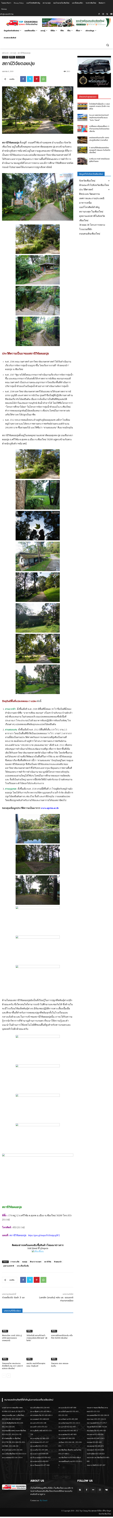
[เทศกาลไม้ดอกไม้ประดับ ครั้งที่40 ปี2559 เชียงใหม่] (62, 1324)
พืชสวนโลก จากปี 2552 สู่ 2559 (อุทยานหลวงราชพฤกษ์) (11, 1338)
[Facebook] (99, 14)
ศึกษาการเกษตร (35, 1262)
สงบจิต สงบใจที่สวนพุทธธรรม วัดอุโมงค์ (35, 1364)
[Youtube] (111, 14)
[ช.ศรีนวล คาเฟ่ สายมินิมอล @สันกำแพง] (82, 161)
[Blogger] (80, 1490)
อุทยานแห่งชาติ (8, 1266)
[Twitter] (107, 14)
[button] (107, 45)
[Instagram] (103, 14)
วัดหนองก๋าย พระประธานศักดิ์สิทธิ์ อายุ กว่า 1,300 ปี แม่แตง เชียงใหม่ (12, 1366)
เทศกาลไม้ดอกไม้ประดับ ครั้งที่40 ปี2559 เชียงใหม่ (62, 1336)
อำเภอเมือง (20, 57)
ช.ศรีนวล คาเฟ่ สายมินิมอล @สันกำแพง (99, 160)
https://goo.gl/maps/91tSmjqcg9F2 (44, 1235)
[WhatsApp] (43, 79)
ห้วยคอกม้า (58, 1262)
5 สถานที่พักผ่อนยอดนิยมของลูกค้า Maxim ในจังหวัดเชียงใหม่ (99, 150)
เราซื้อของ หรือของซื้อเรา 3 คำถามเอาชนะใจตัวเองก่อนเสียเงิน (99, 129)
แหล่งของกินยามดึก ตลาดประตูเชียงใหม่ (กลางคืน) (99, 138)
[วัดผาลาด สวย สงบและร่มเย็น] (62, 1352)
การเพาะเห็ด (14, 1262)
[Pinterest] (37, 79)
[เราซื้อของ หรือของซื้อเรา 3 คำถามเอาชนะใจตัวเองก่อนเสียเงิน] (82, 128)
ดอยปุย (24, 1262)
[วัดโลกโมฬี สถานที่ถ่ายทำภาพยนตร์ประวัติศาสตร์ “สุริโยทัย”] (37, 1324)
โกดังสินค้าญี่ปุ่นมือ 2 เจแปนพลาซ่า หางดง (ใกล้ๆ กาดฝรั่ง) (99, 106)
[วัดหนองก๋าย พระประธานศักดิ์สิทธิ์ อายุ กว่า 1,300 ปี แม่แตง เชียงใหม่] (13, 1352)
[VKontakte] (106, 1490)
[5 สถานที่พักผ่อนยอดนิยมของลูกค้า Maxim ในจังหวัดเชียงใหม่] (82, 150)
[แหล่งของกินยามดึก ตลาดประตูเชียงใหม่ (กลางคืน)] (82, 140)
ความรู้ (13, 53)
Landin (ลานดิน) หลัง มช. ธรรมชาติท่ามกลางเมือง (56, 1299)
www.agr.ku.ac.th (50, 808)
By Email (43, 1500)
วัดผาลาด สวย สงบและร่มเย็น (59, 1364)
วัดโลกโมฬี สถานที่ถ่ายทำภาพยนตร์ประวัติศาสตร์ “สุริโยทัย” (36, 1338)
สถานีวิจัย (47, 1262)
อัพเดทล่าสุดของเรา (88, 96)
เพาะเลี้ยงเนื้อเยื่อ (23, 1266)
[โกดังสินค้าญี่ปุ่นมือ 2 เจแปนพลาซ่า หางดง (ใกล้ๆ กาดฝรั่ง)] (82, 106)
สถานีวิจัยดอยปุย (17, 1235)
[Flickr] (93, 1490)
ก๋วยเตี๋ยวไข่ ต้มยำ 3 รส (13, 1297)
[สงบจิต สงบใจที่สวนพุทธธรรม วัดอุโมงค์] (37, 1352)
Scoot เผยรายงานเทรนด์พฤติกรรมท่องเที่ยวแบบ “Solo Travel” (99, 117)
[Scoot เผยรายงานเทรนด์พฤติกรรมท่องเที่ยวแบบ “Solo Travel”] (82, 117)
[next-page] (8, 1375)
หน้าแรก (5, 53)
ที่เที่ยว (12, 57)
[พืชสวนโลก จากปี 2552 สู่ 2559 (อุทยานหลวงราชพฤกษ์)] (13, 1324)
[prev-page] (4, 1375)
